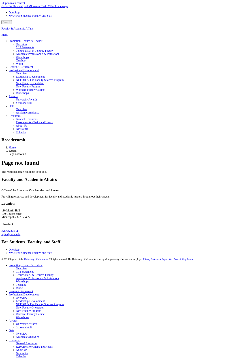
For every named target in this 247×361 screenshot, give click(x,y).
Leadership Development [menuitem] (30, 76)
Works (19, 287)
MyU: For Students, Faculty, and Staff (30, 15)
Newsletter (22, 353)
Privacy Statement (152, 259)
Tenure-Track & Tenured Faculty (35, 274)
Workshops (22, 281)
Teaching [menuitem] (21, 60)
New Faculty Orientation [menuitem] (30, 83)
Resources (14, 340)
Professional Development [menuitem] (24, 70)
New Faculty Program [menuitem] (28, 86)
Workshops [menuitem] (22, 57)
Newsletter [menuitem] (22, 128)
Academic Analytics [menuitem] (27, 112)
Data (11, 330)
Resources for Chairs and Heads (34, 346)
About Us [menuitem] (21, 125)
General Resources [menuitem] (26, 119)
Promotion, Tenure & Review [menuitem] (25, 40)
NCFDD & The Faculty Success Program (40, 304)
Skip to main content (13, 3)
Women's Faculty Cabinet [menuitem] (30, 89)
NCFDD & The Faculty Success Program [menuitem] (40, 79)
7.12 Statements (25, 271)
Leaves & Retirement (21, 291)
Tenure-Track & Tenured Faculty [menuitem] (35, 50)
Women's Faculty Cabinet (30, 314)
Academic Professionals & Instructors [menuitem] (37, 53)
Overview (21, 268)
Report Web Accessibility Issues (177, 259)
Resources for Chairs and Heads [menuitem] (34, 122)
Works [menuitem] (19, 63)
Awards (13, 320)
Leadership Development (30, 301)
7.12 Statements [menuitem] (25, 47)
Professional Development (24, 294)
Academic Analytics (27, 336)
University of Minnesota (36, 259)
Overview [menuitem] (21, 44)
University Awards (26, 323)
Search (6, 22)
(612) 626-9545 (10, 230)
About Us (21, 349)
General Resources (26, 343)
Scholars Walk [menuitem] (24, 102)
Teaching (21, 284)
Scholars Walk (24, 327)
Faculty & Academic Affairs (17, 28)
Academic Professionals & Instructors (37, 278)
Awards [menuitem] (13, 96)
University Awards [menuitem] (26, 99)
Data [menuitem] (11, 106)
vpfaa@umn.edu (10, 234)
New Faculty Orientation (30, 307)
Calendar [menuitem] (21, 132)
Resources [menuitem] (14, 115)
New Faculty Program (28, 310)
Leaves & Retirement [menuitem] (21, 66)
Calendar (21, 356)
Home (12, 147)
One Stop (14, 12)
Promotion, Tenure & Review (25, 265)
